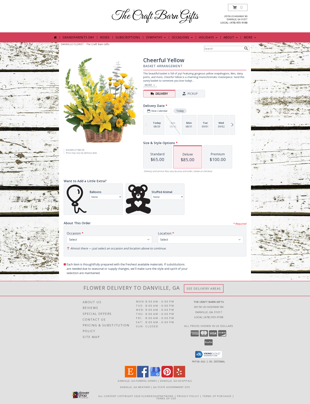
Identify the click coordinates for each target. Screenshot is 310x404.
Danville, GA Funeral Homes (137, 380)
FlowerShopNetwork (158, 396)
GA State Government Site (171, 387)
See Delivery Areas (204, 288)
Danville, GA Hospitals (176, 380)
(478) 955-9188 (238, 22)
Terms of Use (166, 398)
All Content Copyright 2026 (119, 396)
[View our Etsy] (130, 376)
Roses (105, 37)
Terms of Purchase (217, 396)
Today (180, 111)
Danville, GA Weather (135, 387)
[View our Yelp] (179, 376)
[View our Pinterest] (167, 376)
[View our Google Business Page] (155, 376)
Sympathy (154, 37)
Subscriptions (128, 37)
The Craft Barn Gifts (155, 16)
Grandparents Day (78, 37)
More (248, 37)
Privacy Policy (188, 396)
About (229, 37)
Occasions (180, 37)
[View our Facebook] (143, 376)
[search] (246, 48)
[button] (237, 7)
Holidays (206, 37)
